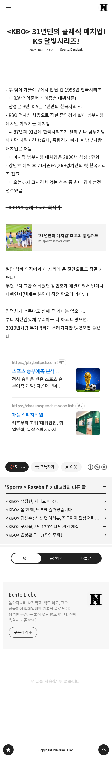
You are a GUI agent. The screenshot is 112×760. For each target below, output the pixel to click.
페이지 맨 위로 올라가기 (103, 750)
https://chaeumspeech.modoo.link (43, 406)
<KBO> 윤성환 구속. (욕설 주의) (34, 535)
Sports (14, 487)
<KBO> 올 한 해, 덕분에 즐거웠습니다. (39, 510)
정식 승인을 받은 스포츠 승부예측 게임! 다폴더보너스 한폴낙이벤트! (37, 383)
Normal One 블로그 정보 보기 (103, 7)
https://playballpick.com (34, 362)
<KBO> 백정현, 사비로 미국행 (32, 501)
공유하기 (55, 558)
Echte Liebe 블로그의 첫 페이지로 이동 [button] (56, 7)
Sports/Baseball (71, 50)
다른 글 (85, 558)
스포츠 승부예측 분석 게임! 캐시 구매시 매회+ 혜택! (37, 371)
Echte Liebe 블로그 (8, 750)
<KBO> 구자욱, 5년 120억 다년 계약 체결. (43, 526)
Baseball (37, 487)
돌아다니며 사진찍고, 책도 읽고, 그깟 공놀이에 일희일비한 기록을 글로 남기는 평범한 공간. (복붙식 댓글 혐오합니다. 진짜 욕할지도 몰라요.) (42, 611)
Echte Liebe (23, 595)
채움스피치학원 (27, 415)
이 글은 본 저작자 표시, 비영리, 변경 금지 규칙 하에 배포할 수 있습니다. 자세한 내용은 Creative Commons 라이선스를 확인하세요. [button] (97, 467)
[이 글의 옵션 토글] (24, 467)
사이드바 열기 (8, 7)
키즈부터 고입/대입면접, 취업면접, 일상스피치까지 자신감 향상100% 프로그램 (37, 426)
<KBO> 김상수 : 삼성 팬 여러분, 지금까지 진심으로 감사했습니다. (56, 518)
